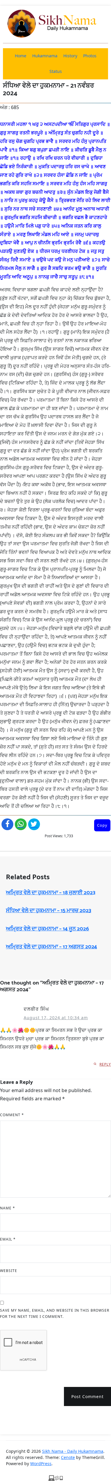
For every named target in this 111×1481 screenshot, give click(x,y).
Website (8, 1270)
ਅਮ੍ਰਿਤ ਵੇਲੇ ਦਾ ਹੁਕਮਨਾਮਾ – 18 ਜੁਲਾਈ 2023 (50, 892)
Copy (102, 825)
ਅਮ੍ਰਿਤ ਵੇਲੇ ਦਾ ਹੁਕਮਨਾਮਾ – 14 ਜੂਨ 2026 (47, 929)
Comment (12, 1114)
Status (55, 71)
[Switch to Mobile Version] (55, 1477)
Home (20, 55)
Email (8, 1239)
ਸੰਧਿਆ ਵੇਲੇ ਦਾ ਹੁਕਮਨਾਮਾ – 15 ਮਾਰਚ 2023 (48, 910)
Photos (89, 55)
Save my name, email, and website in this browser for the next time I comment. (54, 1313)
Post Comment (87, 1396)
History (70, 55)
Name (7, 1208)
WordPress (41, 1463)
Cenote (68, 1457)
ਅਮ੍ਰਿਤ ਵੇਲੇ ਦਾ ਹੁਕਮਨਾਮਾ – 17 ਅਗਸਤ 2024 (51, 946)
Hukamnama (44, 55)
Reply (105, 1064)
